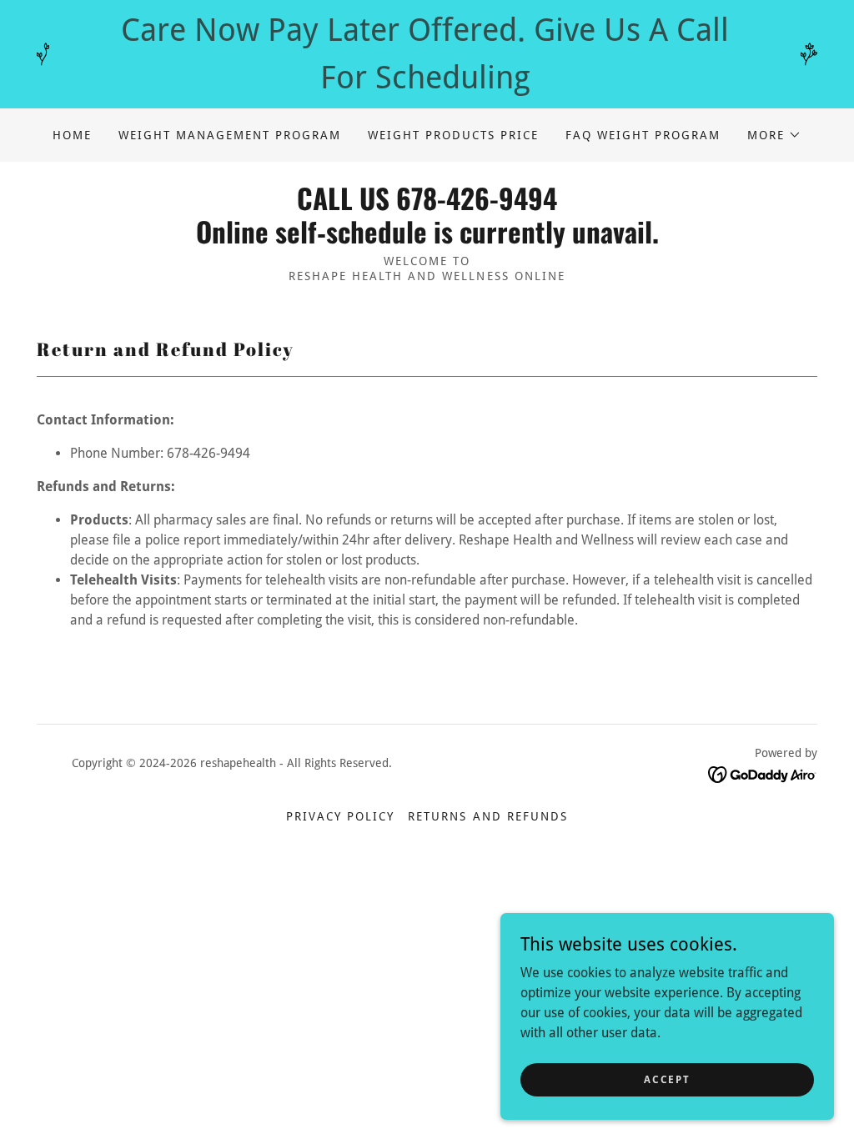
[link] (427, 239)
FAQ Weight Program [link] (643, 135)
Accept (667, 1079)
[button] (774, 135)
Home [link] (72, 135)
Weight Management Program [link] (229, 135)
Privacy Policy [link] (340, 816)
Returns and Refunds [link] (487, 816)
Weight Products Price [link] (453, 135)
